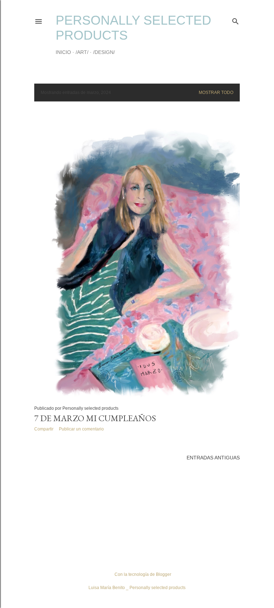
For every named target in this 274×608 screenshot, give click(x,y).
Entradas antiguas (213, 457)
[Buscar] (235, 20)
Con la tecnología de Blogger (143, 574)
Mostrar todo (216, 92)
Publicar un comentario (81, 429)
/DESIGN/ (104, 52)
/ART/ (82, 52)
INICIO (63, 52)
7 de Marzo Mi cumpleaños (95, 418)
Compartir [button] (44, 429)
